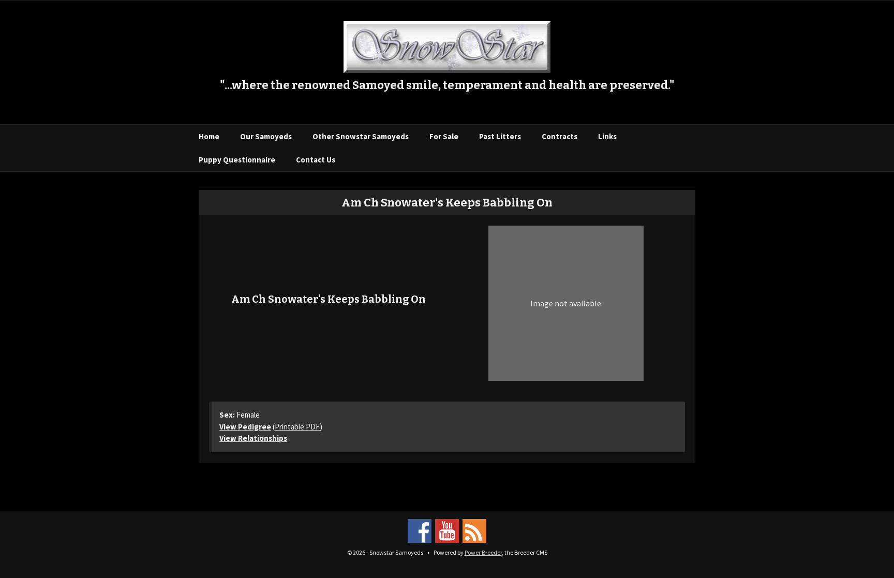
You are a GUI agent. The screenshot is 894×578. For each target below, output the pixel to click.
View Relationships (253, 438)
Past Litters (500, 136)
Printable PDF (297, 427)
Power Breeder (483, 552)
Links (607, 136)
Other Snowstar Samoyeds (360, 136)
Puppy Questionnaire (237, 160)
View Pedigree (245, 427)
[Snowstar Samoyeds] (447, 46)
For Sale (443, 136)
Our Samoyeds (266, 136)
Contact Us (315, 160)
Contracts (559, 136)
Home (209, 136)
